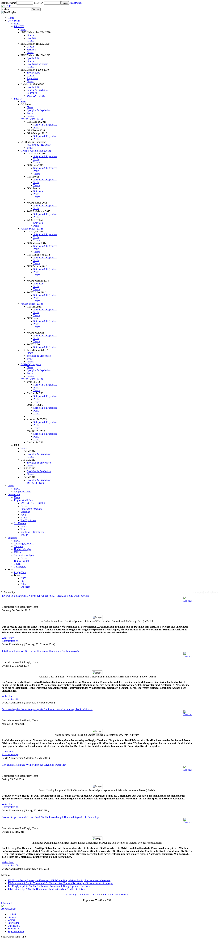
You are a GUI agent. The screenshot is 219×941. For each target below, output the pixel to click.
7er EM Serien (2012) (32, 378)
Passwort (38, 2)
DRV (23, 578)
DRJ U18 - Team (35, 482)
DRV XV (19, 26)
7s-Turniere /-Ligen (24, 555)
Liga (23, 581)
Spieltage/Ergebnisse (37, 64)
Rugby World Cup (23, 500)
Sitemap (12, 917)
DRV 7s (18, 98)
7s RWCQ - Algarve (31, 364)
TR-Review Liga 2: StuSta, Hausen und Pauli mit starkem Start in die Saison (46, 889)
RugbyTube (20, 572)
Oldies (17, 552)
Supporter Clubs (22, 491)
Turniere (18, 546)
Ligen (11, 485)
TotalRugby (20, 566)
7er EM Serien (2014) (32, 228)
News (17, 23)
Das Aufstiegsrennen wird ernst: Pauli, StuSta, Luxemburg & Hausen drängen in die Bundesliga (50, 817)
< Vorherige (82, 894)
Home (11, 17)
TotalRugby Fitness (24, 543)
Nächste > (115, 894)
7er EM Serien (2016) (32, 118)
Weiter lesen (8, 638)
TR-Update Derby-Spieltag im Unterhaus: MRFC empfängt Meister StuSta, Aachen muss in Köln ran (59, 880)
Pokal (23, 584)
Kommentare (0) (10, 640)
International (14, 494)
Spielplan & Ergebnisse (39, 110)
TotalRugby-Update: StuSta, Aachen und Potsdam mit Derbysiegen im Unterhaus (49, 886)
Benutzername (8, 2)
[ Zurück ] (6, 903)
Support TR (14, 928)
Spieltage (31, 38)
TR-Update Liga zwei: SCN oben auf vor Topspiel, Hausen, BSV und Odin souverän (45, 595)
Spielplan (38, 191)
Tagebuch (32, 92)
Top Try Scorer (28, 520)
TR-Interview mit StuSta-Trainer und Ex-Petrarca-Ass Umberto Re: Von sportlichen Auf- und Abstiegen (60, 883)
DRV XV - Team (36, 95)
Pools (30, 113)
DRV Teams (14, 20)
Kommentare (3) (10, 865)
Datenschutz (14, 925)
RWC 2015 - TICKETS (33, 503)
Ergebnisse (32, 78)
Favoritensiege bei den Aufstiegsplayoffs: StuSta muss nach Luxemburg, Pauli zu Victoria (47, 709)
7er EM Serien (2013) (32, 303)
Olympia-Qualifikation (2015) (36, 150)
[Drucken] (187, 598)
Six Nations (20, 523)
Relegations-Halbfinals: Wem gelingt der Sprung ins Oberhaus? (34, 764)
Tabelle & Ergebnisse (38, 90)
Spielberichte (33, 58)
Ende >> (125, 894)
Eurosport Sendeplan (31, 508)
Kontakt (12, 914)
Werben (12, 920)
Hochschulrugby (22, 549)
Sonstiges (12, 537)
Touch (17, 563)
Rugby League (21, 560)
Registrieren (75, 2)
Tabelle (30, 35)
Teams (30, 40)
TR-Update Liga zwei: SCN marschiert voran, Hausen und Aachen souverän (41, 651)
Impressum (13, 922)
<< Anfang (70, 894)
